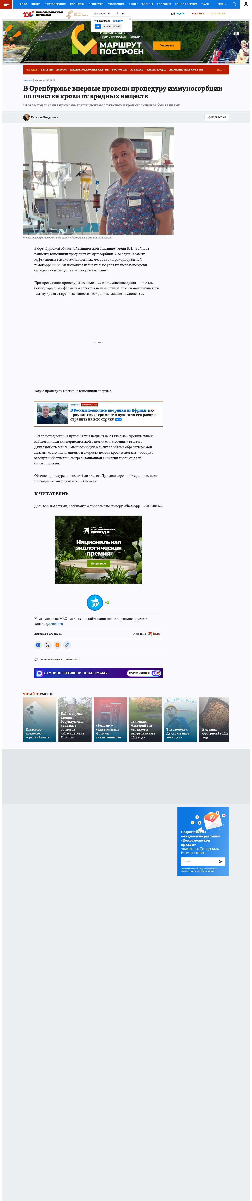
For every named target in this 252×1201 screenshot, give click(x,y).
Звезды (147, 4)
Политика (77, 4)
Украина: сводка (156, 69)
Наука (205, 4)
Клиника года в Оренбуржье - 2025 (89, 69)
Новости (61, 69)
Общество (96, 4)
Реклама (198, 13)
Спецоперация (55, 4)
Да (97, 26)
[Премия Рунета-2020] (75, 14)
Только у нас (119, 69)
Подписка (218, 13)
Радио (180, 13)
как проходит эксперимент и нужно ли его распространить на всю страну (113, 415)
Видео (35, 4)
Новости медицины (51, 659)
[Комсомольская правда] (43, 13)
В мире (133, 4)
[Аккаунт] (246, 4)
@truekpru (54, 623)
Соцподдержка (186, 4)
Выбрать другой (112, 26)
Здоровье (164, 4)
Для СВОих (47, 69)
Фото (23, 4)
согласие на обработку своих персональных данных (199, 869)
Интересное (72, 659)
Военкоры (136, 69)
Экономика (116, 4)
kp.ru (156, 634)
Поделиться (218, 117)
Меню (6, 4)
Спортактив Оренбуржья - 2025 (186, 69)
